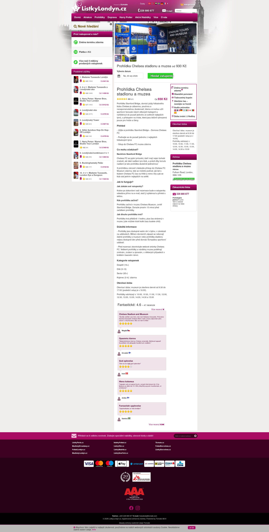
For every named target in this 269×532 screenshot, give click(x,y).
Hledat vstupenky (162, 76)
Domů (77, 17)
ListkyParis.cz (78, 442)
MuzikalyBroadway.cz (80, 446)
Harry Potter (126, 17)
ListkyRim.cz (119, 446)
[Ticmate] (121, 4)
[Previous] (133, 38)
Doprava (112, 17)
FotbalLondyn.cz (78, 449)
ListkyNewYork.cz (121, 453)
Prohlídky (100, 17)
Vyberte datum (124, 71)
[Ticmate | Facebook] (131, 508)
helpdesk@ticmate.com (148, 516)
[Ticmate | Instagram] (138, 508)
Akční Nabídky (143, 17)
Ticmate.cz (159, 442)
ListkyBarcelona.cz (163, 449)
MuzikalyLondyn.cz (79, 453)
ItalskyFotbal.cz (120, 442)
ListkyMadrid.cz (120, 449)
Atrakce (88, 17)
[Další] (178, 38)
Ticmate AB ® (161, 518)
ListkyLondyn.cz (115, 518)
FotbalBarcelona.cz (163, 446)
